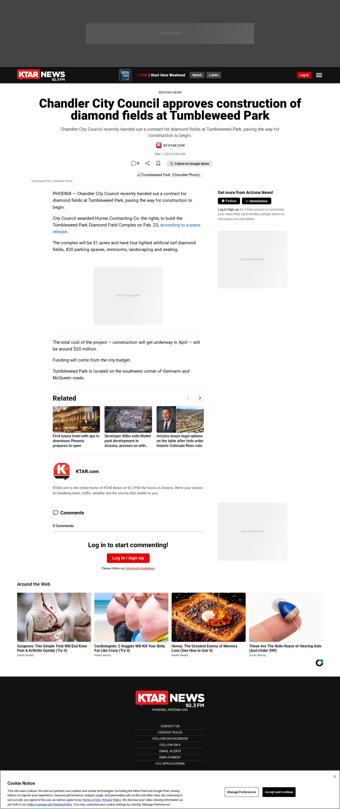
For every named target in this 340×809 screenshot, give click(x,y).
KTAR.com (87, 471)
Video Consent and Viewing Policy (49, 804)
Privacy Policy (111, 800)
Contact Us (170, 726)
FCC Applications (170, 763)
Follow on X (170, 745)
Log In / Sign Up (128, 558)
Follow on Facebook (170, 738)
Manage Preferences (241, 792)
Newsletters (259, 201)
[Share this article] (147, 163)
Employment (170, 757)
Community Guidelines (140, 568)
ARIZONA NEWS (170, 92)
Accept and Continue (279, 792)
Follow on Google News (192, 164)
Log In (304, 75)
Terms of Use (92, 800)
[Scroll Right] (200, 398)
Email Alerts (170, 751)
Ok (335, 776)
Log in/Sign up (228, 209)
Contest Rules (170, 732)
